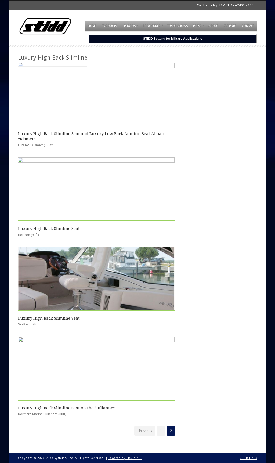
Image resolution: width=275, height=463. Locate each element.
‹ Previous (145, 431)
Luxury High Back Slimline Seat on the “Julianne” (66, 408)
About (213, 26)
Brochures (151, 26)
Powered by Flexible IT (125, 458)
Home (92, 26)
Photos (130, 26)
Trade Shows (178, 26)
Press (197, 26)
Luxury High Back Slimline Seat (49, 228)
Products (109, 26)
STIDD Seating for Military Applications (172, 39)
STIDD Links (248, 458)
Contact (248, 26)
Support (230, 26)
